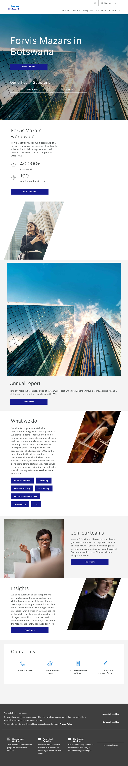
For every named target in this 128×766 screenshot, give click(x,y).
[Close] (125, 9)
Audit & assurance (22, 480)
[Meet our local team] (50, 668)
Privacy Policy (66, 723)
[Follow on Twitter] (70, 694)
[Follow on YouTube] (82, 694)
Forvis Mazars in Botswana (46, 45)
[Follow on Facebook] (76, 694)
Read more (29, 401)
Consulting (43, 480)
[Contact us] (23, 668)
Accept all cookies (110, 714)
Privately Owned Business (25, 496)
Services (66, 10)
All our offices (31, 89)
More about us (28, 66)
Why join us (88, 10)
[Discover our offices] (78, 668)
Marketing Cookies (78, 740)
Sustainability (20, 504)
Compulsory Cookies (18, 740)
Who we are (101, 10)
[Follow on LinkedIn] (64, 694)
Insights (76, 10)
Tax (36, 504)
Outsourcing (43, 488)
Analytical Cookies (48, 740)
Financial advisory (22, 488)
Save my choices (110, 745)
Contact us (71, 89)
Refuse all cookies (110, 721)
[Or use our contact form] (105, 668)
